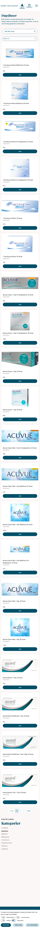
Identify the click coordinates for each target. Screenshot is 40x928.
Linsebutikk (4, 828)
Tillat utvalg (18, 925)
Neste (29, 811)
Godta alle (6, 925)
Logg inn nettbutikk (22, 7)
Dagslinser (4, 831)
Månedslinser (5, 837)
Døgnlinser (4, 834)
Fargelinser (4, 849)
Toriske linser (5, 840)
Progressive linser (6, 843)
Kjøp (20, 75)
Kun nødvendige (32, 925)
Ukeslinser (4, 846)
